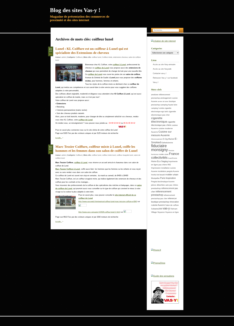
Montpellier (155, 178)
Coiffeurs (79, 57)
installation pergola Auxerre (168, 171)
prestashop (156, 188)
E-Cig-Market (168, 139)
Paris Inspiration (168, 178)
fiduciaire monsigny (159, 148)
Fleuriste (171, 150)
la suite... (58, 138)
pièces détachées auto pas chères (164, 185)
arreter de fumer (163, 101)
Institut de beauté (158, 175)
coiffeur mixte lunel (109, 155)
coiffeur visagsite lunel (125, 155)
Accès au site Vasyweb (162, 69)
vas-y (166, 208)
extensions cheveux (120, 57)
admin (63, 57)
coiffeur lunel (96, 57)
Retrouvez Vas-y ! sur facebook (165, 78)
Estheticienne (167, 142)
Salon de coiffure (172, 205)
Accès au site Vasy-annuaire (164, 64)
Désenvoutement (156, 139)
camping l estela (157, 108)
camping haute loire (168, 105)
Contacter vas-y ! (159, 73)
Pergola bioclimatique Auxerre (162, 182)
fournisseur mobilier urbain (159, 154)
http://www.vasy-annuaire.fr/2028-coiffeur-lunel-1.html (99, 212)
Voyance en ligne (172, 212)
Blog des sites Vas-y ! (75, 10)
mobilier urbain (171, 174)
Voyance (161, 212)
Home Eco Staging (159, 161)
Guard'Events (172, 158)
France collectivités (165, 155)
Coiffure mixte (107, 57)
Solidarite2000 (156, 209)
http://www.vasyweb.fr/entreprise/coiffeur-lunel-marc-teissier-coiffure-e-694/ (107, 201)
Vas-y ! (155, 82)
